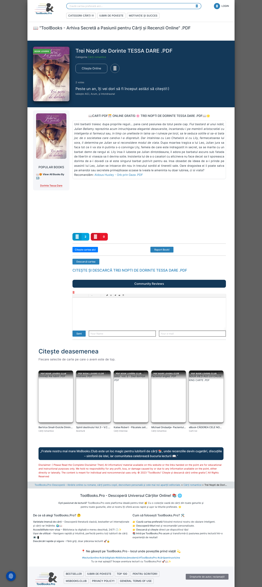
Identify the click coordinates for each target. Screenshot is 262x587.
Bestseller (74, 573)
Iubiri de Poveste (111, 15)
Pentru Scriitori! (145, 573)
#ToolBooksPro (148, 557)
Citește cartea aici (85, 249)
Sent (79, 333)
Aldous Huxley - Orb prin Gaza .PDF (118, 175)
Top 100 (122, 573)
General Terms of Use (136, 580)
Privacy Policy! (103, 580)
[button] (74, 295)
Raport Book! (162, 249)
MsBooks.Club (76, 580)
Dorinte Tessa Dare (51, 185)
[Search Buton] (196, 6)
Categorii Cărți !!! (81, 15)
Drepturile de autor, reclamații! (207, 576)
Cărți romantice (97, 57)
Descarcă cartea (85, 261)
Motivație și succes (143, 15)
